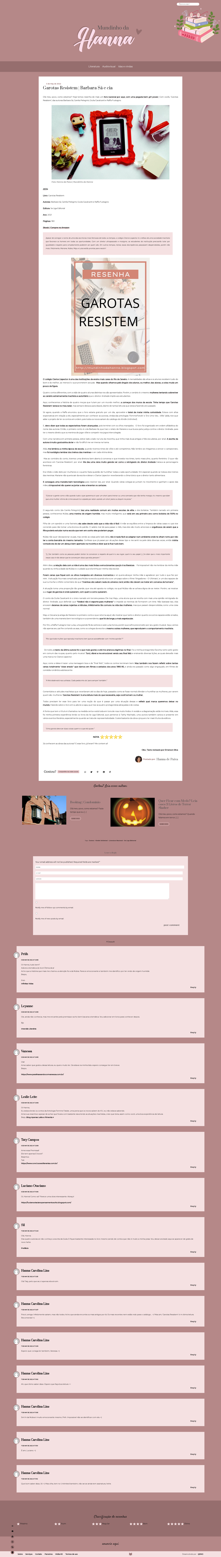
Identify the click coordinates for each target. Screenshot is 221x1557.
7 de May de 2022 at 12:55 (29, 1276)
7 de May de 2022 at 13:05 (29, 1412)
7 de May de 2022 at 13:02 (29, 1379)
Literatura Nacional (116, 840)
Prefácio (25, 1248)
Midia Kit (59, 1554)
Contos (91, 840)
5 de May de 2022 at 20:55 (29, 960)
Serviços (28, 1554)
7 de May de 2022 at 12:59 (29, 1346)
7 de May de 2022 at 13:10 (29, 1446)
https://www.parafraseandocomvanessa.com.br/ (42, 1074)
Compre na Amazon (59, 228)
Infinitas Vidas (27, 984)
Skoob (46, 228)
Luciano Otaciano (33, 1186)
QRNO (200, 1554)
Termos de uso (71, 1554)
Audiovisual (108, 66)
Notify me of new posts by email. (49, 919)
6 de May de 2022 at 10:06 (29, 1192)
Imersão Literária (28, 1029)
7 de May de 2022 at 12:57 (29, 1310)
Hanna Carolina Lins (35, 1271)
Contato (38, 1554)
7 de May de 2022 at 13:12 (29, 1479)
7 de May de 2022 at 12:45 (29, 1231)
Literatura (94, 66)
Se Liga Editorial (130, 840)
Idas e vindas (125, 66)
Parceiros (49, 1554)
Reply (193, 987)
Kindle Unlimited (102, 840)
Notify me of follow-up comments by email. (54, 907)
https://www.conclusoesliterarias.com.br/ (39, 1163)
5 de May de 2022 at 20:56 (29, 1103)
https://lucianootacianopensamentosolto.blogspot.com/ (46, 1202)
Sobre (20, 1554)
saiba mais (75, 818)
